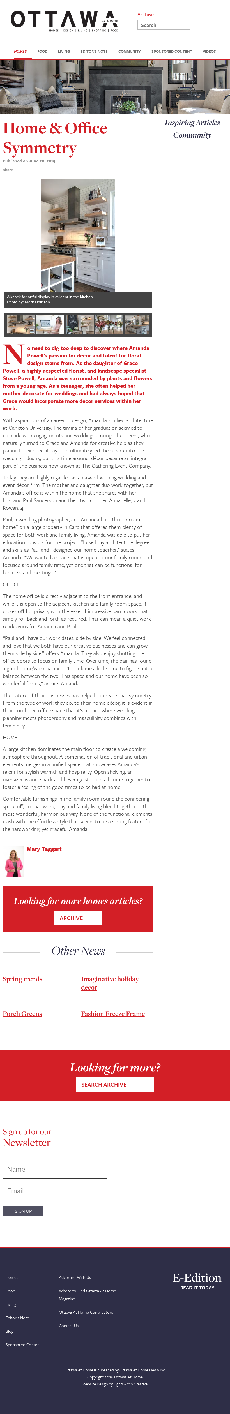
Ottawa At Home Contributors (86, 1312)
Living (11, 1304)
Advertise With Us (75, 1277)
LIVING (64, 51)
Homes (12, 1277)
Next (143, 243)
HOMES (20, 51)
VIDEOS (209, 51)
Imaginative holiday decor (110, 983)
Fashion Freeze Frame (113, 1013)
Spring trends (22, 978)
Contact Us (69, 1325)
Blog (9, 1331)
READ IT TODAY (197, 1287)
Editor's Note (17, 1317)
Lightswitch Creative (131, 1384)
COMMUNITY (129, 51)
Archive (145, 14)
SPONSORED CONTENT (171, 51)
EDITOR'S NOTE (94, 51)
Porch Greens (22, 1013)
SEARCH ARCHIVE (104, 1084)
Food (10, 1291)
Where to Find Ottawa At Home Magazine (87, 1295)
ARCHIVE (71, 918)
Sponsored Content (23, 1344)
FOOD (42, 51)
